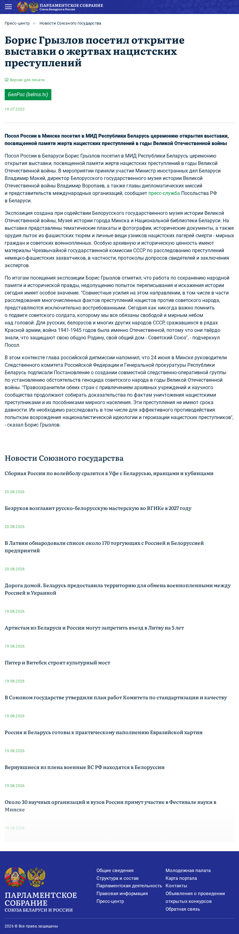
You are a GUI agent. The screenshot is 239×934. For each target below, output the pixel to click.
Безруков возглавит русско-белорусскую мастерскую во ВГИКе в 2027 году (98, 508)
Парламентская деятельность (129, 886)
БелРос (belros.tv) (28, 94)
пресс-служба (164, 193)
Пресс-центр (17, 23)
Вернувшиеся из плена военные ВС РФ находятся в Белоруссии (85, 767)
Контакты (176, 886)
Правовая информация (122, 893)
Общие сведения (115, 870)
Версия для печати (27, 80)
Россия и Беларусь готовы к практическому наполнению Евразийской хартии (104, 732)
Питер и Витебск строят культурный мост (57, 662)
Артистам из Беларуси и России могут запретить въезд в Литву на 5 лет (94, 627)
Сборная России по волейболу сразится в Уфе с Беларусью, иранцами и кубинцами (109, 473)
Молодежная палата (188, 870)
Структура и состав (117, 878)
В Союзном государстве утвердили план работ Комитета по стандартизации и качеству (116, 697)
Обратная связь (183, 909)
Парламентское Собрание (41, 901)
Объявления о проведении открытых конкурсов (195, 897)
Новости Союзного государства (70, 23)
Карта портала (181, 878)
